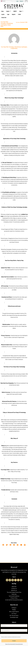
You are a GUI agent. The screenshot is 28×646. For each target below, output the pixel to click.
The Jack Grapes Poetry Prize (14, 592)
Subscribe (14, 594)
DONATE (15, 11)
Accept (14, 640)
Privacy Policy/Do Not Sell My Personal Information (14, 644)
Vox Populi (14, 613)
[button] (3, 545)
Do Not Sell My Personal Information (14, 599)
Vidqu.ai (3, 445)
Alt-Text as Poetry (14, 615)
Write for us (14, 590)
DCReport (14, 607)
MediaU (14, 609)
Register (21, 1)
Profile (19, 14)
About (20, 11)
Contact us (14, 588)
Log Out (2, 14)
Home (2, 11)
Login (17, 1)
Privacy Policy (14, 598)
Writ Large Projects (14, 611)
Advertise (14, 586)
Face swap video (5, 105)
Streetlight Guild (14, 617)
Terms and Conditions (14, 596)
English (3, 0)
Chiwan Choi (3, 17)
